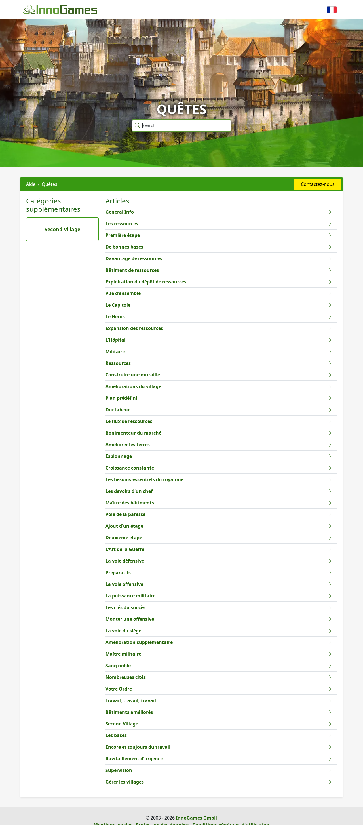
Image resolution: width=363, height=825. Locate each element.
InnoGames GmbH (197, 818)
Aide (30, 184)
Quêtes (49, 184)
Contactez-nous (318, 184)
